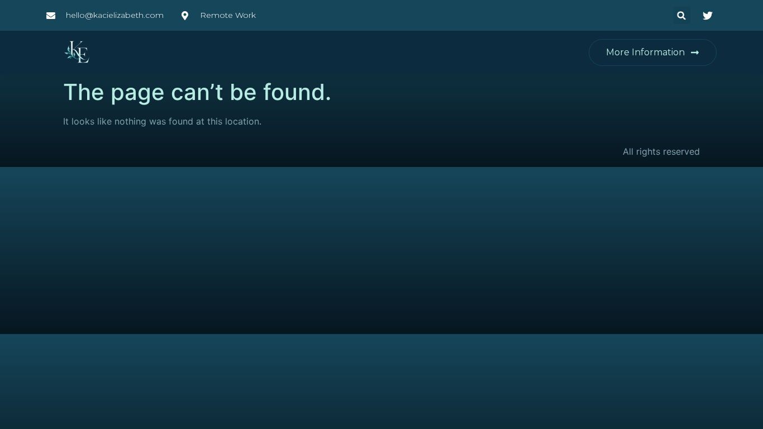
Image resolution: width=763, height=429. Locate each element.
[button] (681, 15)
